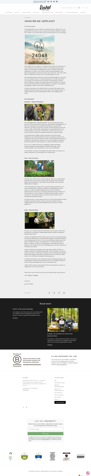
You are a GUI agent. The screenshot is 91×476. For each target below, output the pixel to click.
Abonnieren (45, 433)
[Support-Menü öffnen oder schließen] (88, 473)
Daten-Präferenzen (58, 392)
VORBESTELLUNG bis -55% (47, 12)
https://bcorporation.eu (62, 364)
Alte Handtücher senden (71, 12)
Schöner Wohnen (26, 12)
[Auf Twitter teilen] (54, 293)
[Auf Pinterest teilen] (59, 293)
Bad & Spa (17, 12)
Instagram (36, 275)
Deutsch (87, 475)
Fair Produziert (59, 12)
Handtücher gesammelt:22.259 (69, 7)
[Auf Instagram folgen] (26, 407)
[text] (45, 421)
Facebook (30, 275)
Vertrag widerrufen (60, 402)
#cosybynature (26, 390)
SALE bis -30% (36, 12)
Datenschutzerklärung (58, 395)
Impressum (56, 399)
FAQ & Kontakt (57, 397)
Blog (55, 380)
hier (65, 32)
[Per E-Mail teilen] (64, 293)
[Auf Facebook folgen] (23, 407)
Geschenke (83, 12)
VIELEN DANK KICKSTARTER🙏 (23, 309)
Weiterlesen (15, 318)
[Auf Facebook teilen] (49, 293)
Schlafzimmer (8, 12)
